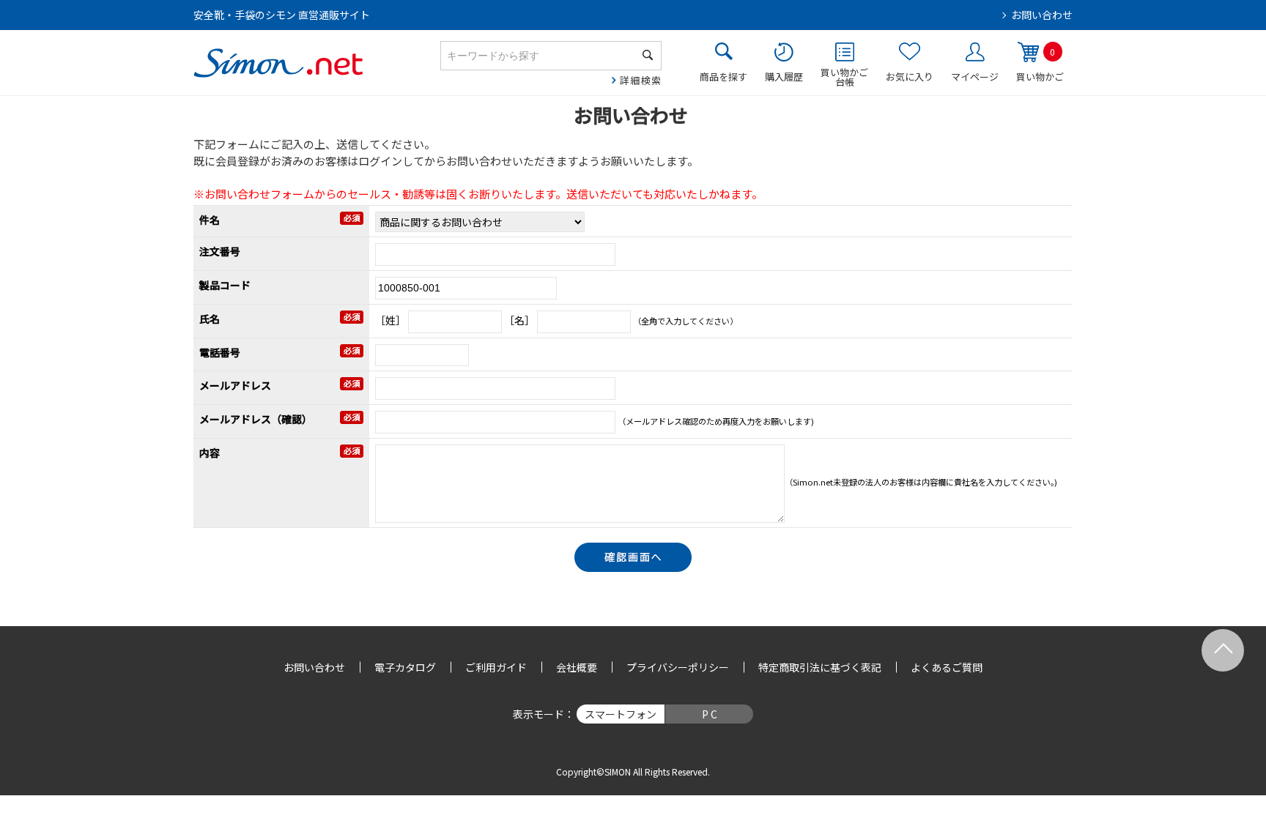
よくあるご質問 (946, 667)
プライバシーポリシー (677, 667)
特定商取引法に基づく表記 (819, 667)
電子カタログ (405, 667)
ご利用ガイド (496, 667)
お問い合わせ (1042, 14)
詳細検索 (641, 80)
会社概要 (576, 667)
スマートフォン (620, 714)
